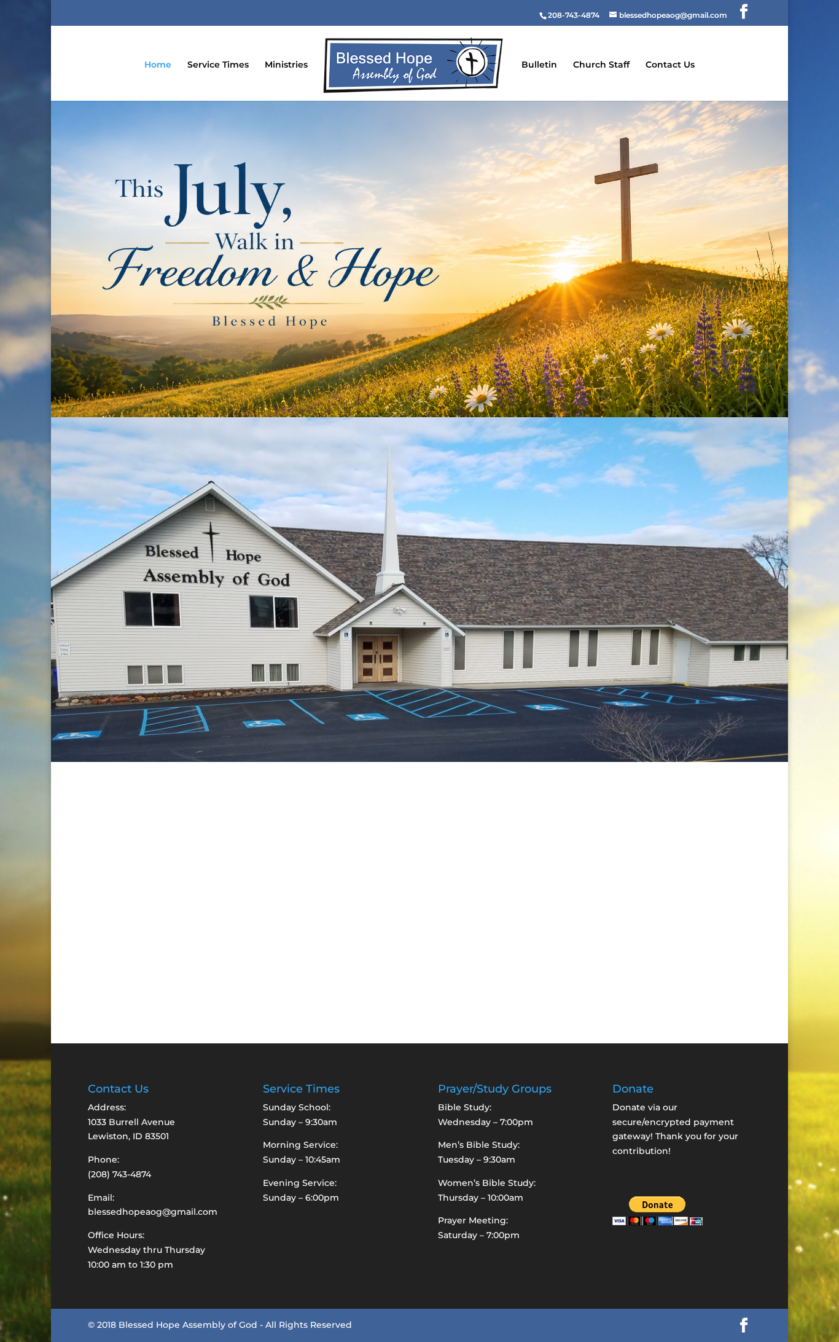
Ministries (286, 65)
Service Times (218, 65)
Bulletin (539, 65)
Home (157, 65)
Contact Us (670, 65)
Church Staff (601, 65)
